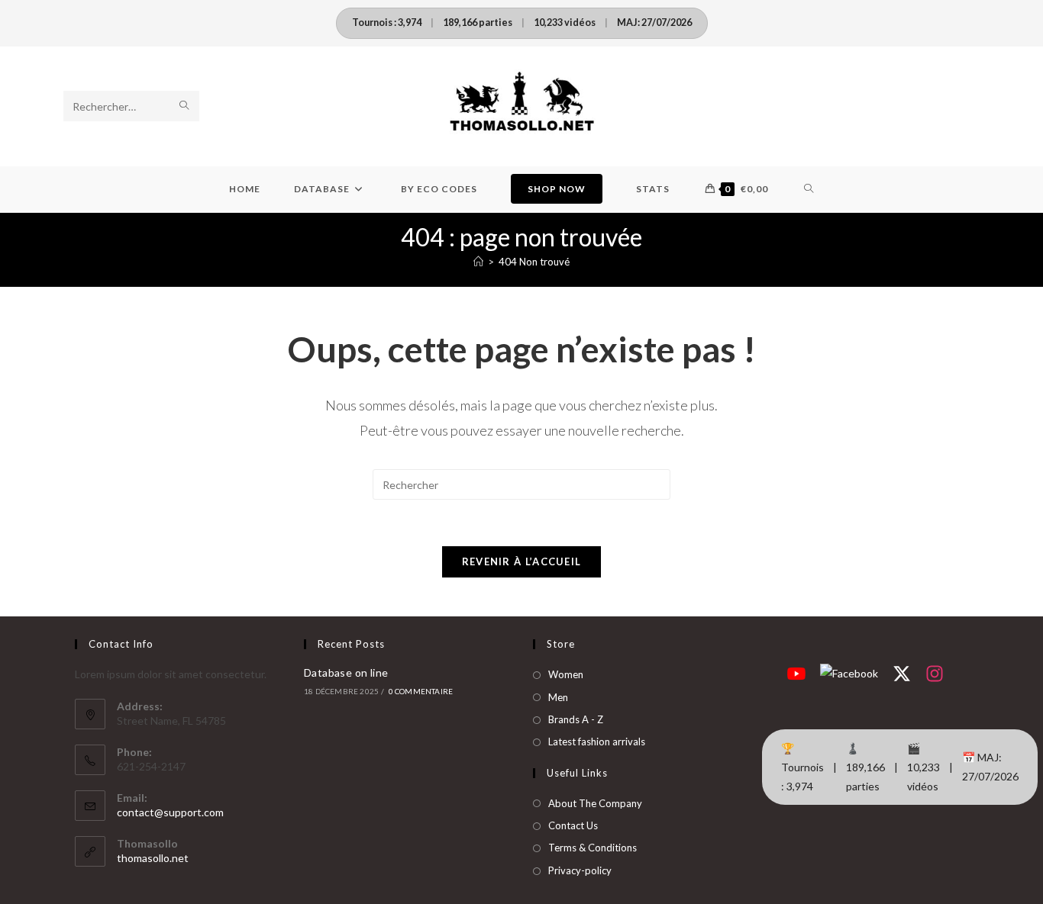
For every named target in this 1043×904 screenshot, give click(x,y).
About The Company (595, 803)
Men (558, 697)
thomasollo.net (153, 857)
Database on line (346, 672)
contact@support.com (170, 812)
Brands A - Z (575, 719)
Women (565, 674)
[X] (902, 672)
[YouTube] (796, 672)
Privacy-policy (580, 870)
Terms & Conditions (592, 847)
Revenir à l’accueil (522, 561)
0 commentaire (421, 691)
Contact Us (573, 825)
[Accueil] (478, 262)
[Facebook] (849, 672)
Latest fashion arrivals (596, 741)
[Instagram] (934, 672)
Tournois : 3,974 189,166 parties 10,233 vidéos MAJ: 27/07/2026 (522, 22)
